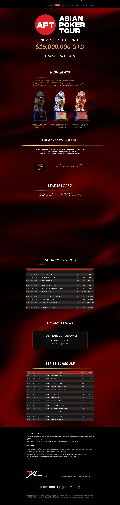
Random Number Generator (84, 476)
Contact (45, 476)
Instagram (85, 0)
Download (46, 474)
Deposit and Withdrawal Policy (68, 476)
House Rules (64, 474)
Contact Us (91, 0)
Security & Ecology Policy (83, 479)
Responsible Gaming (82, 474)
